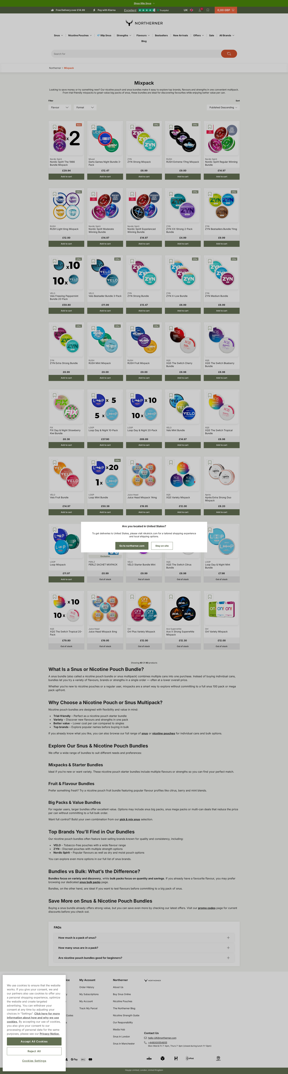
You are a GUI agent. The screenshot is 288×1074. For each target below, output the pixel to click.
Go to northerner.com (131, 545)
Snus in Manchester (124, 1043)
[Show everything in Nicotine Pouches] (91, 35)
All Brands (225, 35)
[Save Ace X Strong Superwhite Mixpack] (171, 596)
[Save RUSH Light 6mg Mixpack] (54, 194)
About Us (118, 987)
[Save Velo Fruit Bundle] (54, 462)
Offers (197, 35)
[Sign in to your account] (200, 10)
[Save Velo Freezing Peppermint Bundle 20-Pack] (54, 261)
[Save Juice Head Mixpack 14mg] (132, 462)
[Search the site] (229, 54)
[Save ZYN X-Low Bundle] (171, 261)
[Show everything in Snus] (62, 35)
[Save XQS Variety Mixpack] (171, 462)
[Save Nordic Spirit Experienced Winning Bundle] (132, 194)
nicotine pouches (163, 733)
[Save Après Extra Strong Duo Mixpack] (209, 462)
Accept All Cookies (34, 1041)
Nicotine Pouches (78, 35)
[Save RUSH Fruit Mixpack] (132, 328)
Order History (86, 987)
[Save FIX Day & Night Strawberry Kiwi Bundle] (54, 395)
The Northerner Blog (124, 1008)
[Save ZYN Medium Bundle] (209, 261)
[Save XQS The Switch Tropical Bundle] (209, 395)
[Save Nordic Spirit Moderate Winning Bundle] (93, 194)
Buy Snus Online (122, 994)
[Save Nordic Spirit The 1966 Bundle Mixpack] (54, 127)
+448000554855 (157, 1042)
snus (145, 733)
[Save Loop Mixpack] (54, 529)
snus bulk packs (90, 882)
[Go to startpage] (144, 23)
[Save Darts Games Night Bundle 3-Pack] (93, 127)
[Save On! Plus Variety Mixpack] (132, 596)
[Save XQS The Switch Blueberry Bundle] (209, 328)
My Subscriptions (89, 994)
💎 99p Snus (104, 35)
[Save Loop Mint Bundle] (93, 462)
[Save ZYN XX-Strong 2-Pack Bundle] (171, 194)
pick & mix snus (130, 819)
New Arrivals (180, 35)
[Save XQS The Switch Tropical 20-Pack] (54, 596)
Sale (211, 35)
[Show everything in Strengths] (130, 35)
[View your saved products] (208, 10)
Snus (57, 35)
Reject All (34, 1051)
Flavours (142, 35)
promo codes (207, 908)
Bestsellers (161, 35)
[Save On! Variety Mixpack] (209, 596)
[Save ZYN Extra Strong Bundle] (54, 328)
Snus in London (121, 1036)
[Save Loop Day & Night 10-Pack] (93, 395)
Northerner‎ (55, 67)
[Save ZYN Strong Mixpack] (132, 127)
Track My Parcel (88, 1008)
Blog (144, 41)
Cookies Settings (34, 1060)
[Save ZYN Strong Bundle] (132, 261)
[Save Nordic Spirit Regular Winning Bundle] (209, 127)
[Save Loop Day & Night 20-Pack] (132, 395)
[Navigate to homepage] (193, 979)
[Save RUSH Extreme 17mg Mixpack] (171, 127)
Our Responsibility (123, 1022)
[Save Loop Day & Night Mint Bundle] (209, 529)
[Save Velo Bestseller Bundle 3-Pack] (93, 261)
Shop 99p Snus (142, 3)
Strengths (122, 35)
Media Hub (119, 1029)
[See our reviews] (146, 10)
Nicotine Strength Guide (126, 1015)
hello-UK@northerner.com (162, 1037)
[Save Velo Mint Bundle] (171, 395)
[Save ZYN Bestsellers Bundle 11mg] (209, 194)
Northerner (120, 980)
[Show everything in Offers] (203, 35)
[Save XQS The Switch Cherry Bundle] (171, 328)
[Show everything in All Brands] (233, 35)
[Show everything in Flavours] (149, 35)
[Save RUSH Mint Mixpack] (93, 328)
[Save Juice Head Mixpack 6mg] (93, 596)
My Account (87, 980)
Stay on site (162, 545)
